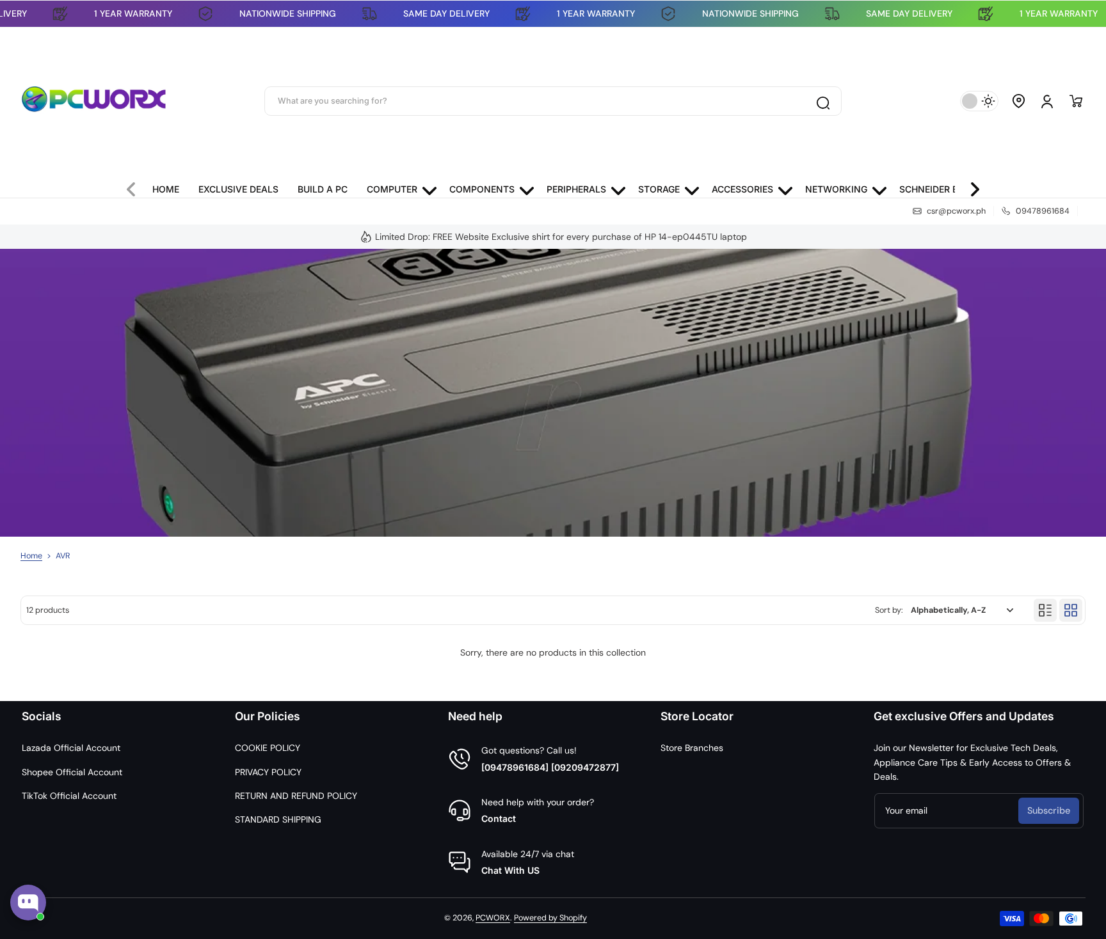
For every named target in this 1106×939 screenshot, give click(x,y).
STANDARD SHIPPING (278, 819)
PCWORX (493, 918)
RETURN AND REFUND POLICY (296, 795)
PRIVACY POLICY (268, 772)
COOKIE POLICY (267, 748)
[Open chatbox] (28, 902)
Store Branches (692, 748)
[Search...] (822, 101)
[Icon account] (1047, 101)
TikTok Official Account (69, 795)
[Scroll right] (969, 186)
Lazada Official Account (71, 748)
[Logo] (94, 101)
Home (31, 556)
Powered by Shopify (550, 918)
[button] (1019, 101)
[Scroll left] (136, 186)
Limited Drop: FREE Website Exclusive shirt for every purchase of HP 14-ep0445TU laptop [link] (561, 236)
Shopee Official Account (72, 772)
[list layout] (1045, 610)
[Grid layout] (1070, 610)
